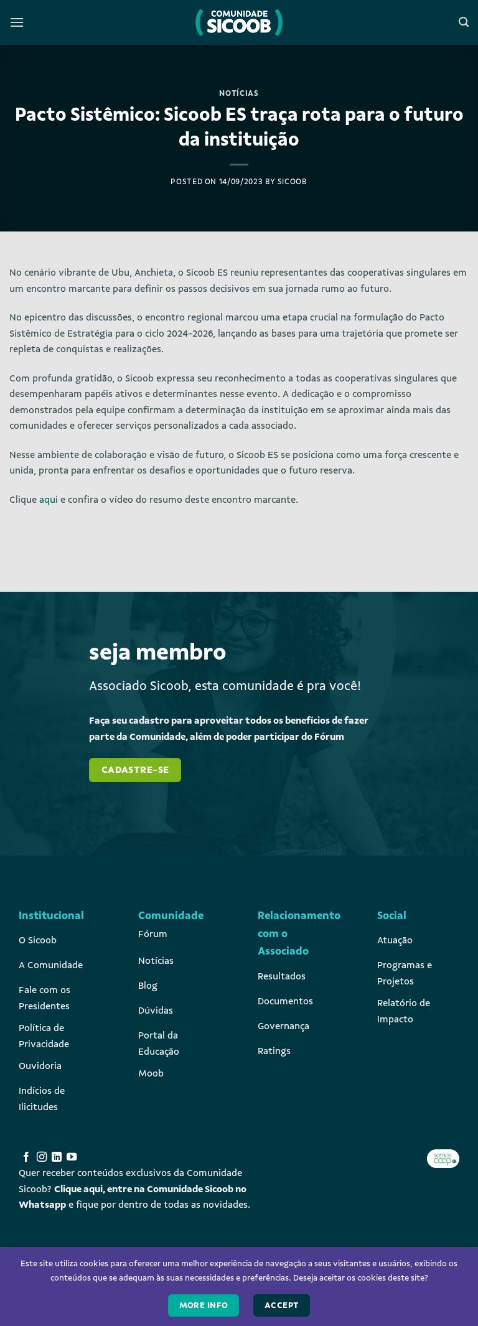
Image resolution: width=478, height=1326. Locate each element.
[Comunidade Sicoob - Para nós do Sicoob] (239, 22)
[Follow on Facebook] (26, 1157)
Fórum (152, 934)
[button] (16, 22)
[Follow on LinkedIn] (57, 1157)
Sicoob (292, 181)
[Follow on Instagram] (42, 1157)
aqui (48, 499)
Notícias (238, 93)
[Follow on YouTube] (72, 1157)
